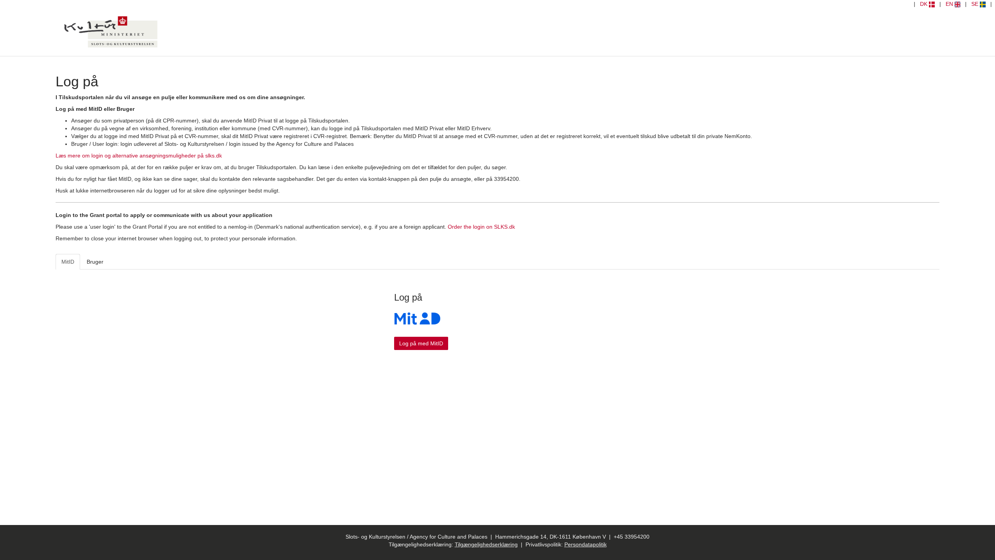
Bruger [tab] (95, 262)
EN (950, 4)
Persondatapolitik (585, 544)
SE (975, 4)
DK (924, 4)
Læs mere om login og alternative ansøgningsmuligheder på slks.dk (139, 155)
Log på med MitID (421, 343)
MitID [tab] (67, 262)
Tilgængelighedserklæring (486, 544)
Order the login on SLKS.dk (481, 227)
